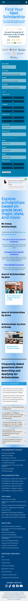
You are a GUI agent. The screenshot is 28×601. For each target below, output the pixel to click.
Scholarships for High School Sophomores (13, 478)
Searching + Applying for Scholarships (12, 507)
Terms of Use (5, 560)
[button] (2, 293)
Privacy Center (5, 562)
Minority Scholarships (7, 468)
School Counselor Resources (10, 548)
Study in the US (6, 510)
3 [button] (11, 306)
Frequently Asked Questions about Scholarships (12, 537)
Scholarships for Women (8, 458)
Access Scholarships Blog (8, 534)
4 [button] (13, 306)
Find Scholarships (6, 172)
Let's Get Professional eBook (9, 540)
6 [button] (16, 306)
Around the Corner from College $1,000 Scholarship (13, 529)
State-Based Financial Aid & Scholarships (13, 517)
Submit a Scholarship (7, 565)
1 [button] (8, 306)
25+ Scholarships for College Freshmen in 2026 (14, 298)
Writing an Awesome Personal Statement (13, 505)
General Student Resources (9, 543)
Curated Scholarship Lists (8, 574)
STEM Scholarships (7, 471)
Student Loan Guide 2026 (9, 545)
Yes (13, 97)
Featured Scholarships (8, 532)
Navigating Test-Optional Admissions (12, 512)
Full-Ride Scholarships (8, 462)
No (13, 101)
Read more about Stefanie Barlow (14, 184)
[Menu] (26, 2)
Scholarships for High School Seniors (12, 483)
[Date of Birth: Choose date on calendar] (17, 67)
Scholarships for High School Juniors (12, 481)
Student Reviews (6, 571)
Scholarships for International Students (13, 460)
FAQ (2, 557)
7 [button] (17, 306)
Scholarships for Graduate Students (12, 490)
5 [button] (14, 306)
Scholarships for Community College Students (12, 465)
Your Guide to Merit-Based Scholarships (13, 515)
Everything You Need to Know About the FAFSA (13, 502)
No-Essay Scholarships (8, 453)
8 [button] (19, 306)
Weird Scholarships (7, 455)
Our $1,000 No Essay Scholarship (11, 526)
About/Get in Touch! (7, 568)
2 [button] (10, 306)
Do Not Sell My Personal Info (10, 577)
